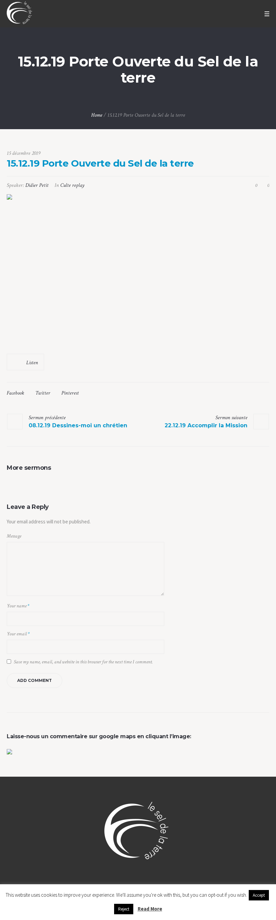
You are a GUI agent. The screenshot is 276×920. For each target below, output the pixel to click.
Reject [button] (123, 909)
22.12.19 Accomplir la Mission (206, 425)
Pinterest (70, 393)
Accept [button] (259, 895)
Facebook (15, 393)
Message (14, 536)
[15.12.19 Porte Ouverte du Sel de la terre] (138, 270)
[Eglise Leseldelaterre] (138, 833)
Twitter (42, 393)
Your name (18, 606)
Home (96, 115)
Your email (18, 634)
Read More (150, 908)
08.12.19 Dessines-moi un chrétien (78, 425)
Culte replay (72, 185)
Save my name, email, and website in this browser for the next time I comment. (83, 662)
